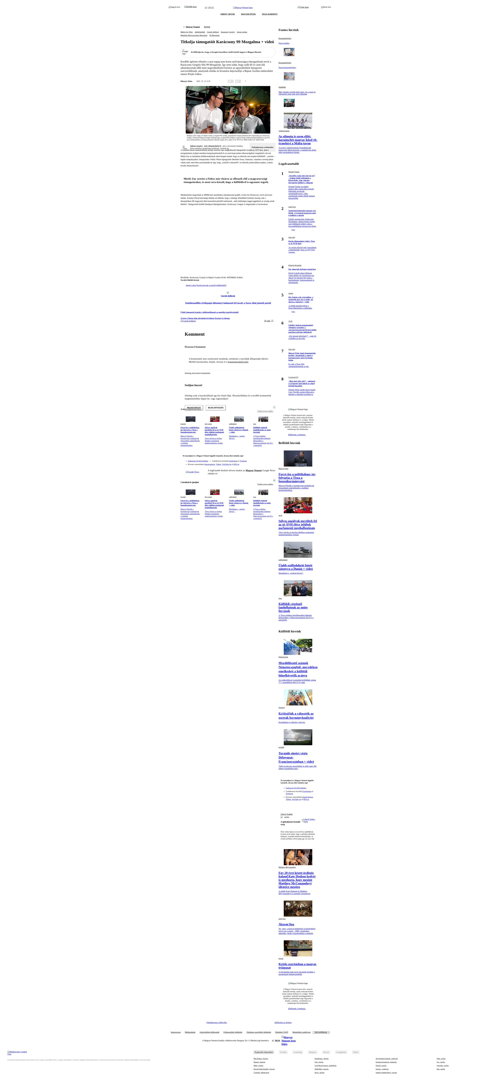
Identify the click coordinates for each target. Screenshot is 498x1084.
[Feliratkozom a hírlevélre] (190, 7)
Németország (283, 657)
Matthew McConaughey (287, 867)
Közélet (283, 1052)
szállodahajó (233, 424)
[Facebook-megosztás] (273, 81)
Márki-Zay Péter (187, 32)
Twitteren (243, 461)
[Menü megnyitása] (326, 8)
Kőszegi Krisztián (294, 265)
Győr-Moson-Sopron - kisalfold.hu (325, 1066)
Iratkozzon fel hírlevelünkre (198, 461)
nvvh (280, 515)
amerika (286, 817)
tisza (254, 424)
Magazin (312, 1052)
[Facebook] (261, 459)
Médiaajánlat (190, 1032)
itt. (228, 148)
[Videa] (261, 463)
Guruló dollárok (213, 32)
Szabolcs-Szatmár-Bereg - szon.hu (386, 1073)
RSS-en (236, 464)
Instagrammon (209, 464)
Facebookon (233, 461)
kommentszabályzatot (238, 362)
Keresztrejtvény (285, 38)
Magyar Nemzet (193, 27)
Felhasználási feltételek (232, 1032)
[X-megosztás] (268, 81)
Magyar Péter (283, 469)
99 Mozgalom (214, 35)
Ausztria (282, 708)
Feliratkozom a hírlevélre (262, 147)
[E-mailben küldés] (263, 81)
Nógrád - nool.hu (381, 1066)
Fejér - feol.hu (319, 1062)
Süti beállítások (321, 1032)
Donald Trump (293, 172)
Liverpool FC (293, 377)
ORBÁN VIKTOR (227, 14)
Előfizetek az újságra (283, 1022)
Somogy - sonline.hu (382, 1069)
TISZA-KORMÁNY (270, 14)
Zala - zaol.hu (441, 1069)
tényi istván (208, 424)
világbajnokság (284, 131)
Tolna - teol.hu (441, 1059)
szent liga (282, 919)
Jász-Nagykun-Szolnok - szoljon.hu (387, 1059)
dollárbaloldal (200, 32)
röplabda (282, 87)
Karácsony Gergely (228, 32)
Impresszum (176, 1032)
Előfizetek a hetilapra (297, 435)
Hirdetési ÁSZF (281, 1032)
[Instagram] (266, 459)
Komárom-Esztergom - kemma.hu (386, 1062)
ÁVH (290, 321)
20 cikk (267, 321)
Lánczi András (287, 814)
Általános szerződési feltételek (258, 1032)
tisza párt (291, 237)
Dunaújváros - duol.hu (321, 1059)
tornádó (281, 747)
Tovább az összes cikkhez (265, 484)
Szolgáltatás (341, 1052)
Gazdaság (298, 1052)
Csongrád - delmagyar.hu (261, 1073)
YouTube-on (226, 464)
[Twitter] (271, 459)
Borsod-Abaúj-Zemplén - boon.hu (264, 1069)
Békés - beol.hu (258, 1066)
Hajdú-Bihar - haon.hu (321, 1069)
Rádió (355, 1052)
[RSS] (271, 463)
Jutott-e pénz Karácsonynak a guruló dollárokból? (206, 285)
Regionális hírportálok (264, 1052)
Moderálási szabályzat (301, 1032)
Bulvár (326, 1052)
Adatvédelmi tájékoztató (209, 1032)
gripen (290, 293)
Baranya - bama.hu (259, 1062)
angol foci (292, 207)
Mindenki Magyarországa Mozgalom (194, 35)
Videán (218, 464)
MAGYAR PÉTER (248, 14)
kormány (183, 424)
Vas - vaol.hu (441, 1062)
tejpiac (281, 958)
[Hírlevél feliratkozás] (271, 456)
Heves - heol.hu (319, 1073)
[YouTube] (266, 463)
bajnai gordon (242, 32)
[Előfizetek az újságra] (303, 8)
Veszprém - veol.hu (443, 1066)
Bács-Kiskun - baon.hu (261, 1059)
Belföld (207, 27)
